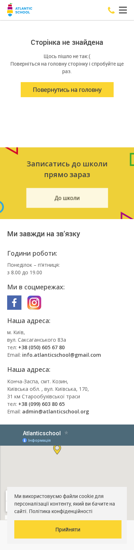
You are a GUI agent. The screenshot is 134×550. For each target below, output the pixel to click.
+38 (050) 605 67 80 (41, 347)
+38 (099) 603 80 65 (41, 403)
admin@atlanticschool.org (55, 411)
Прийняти (67, 529)
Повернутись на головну (67, 90)
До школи (67, 198)
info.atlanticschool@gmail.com (61, 354)
